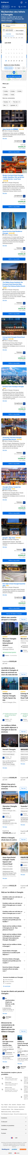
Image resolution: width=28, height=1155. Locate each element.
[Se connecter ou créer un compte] (21, 2)
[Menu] (26, 2)
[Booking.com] (5, 2)
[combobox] (14, 26)
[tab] (8, 34)
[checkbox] (22, 45)
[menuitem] (5, 6)
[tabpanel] (14, 53)
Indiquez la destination (10, 25)
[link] (6, 91)
